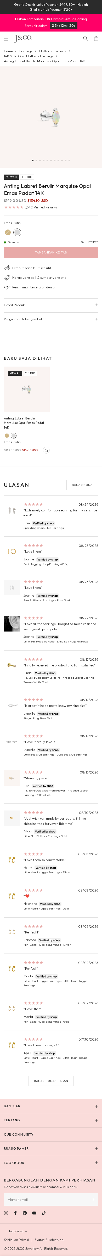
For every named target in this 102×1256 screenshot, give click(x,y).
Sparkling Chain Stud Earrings (44, 528)
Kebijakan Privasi (16, 1240)
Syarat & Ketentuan (49, 1240)
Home (8, 51)
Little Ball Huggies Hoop (39, 641)
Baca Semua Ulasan (51, 1080)
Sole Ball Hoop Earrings (39, 600)
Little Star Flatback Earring (41, 836)
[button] (32, 160)
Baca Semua (82, 484)
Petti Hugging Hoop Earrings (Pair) (46, 564)
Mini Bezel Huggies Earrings (42, 944)
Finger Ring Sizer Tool (38, 718)
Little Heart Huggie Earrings (42, 872)
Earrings (26, 51)
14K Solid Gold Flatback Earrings (28, 56)
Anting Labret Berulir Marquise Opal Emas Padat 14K (24, 422)
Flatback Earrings (52, 51)
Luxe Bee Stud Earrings (39, 754)
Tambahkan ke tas (51, 252)
